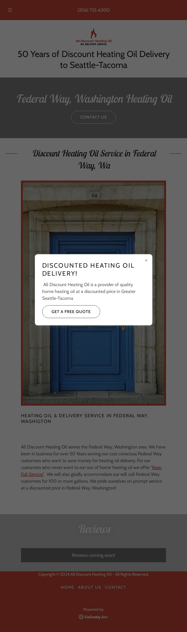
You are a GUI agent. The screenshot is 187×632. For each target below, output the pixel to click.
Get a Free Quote (71, 311)
